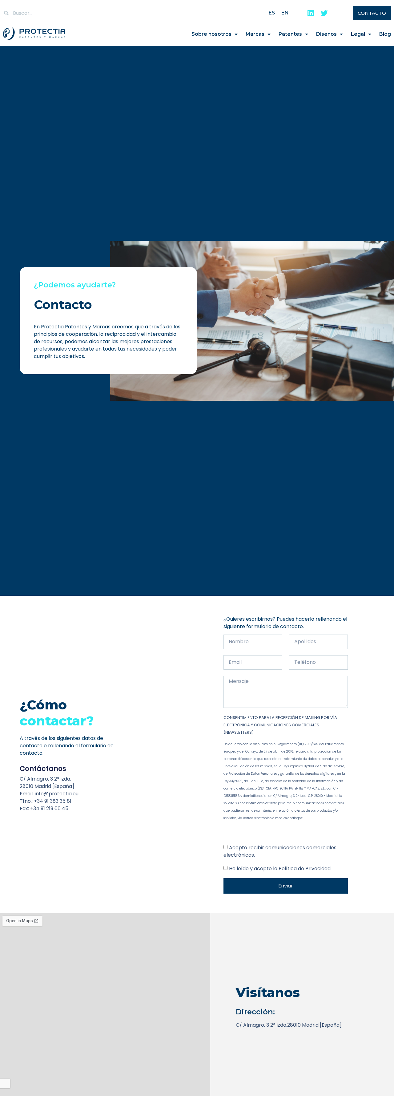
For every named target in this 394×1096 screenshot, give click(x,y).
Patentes (290, 34)
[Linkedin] (310, 13)
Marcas (255, 34)
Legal (358, 34)
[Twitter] (324, 13)
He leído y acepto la (280, 868)
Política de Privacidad (305, 868)
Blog (385, 34)
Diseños (326, 34)
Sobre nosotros (211, 34)
